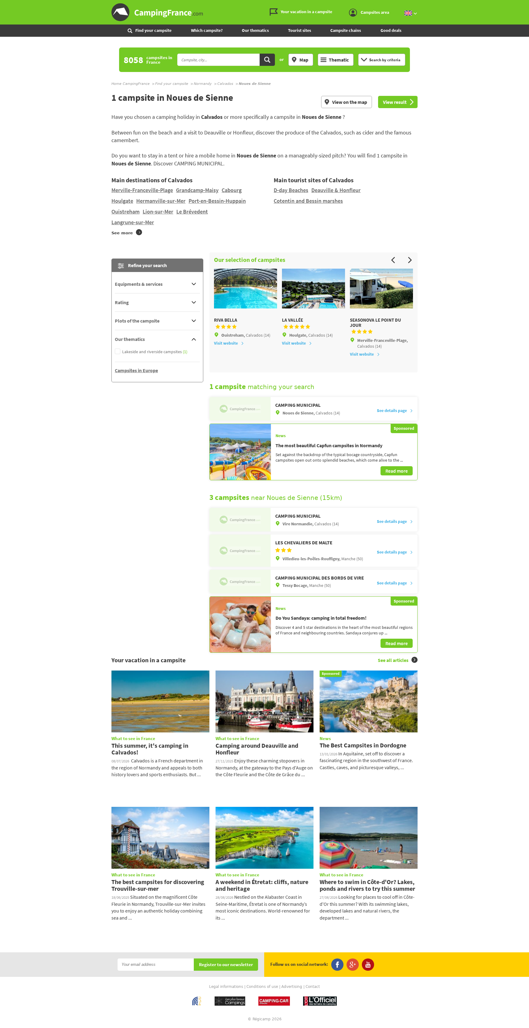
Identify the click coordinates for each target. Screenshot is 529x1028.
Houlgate (122, 200)
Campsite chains (345, 30)
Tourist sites (299, 30)
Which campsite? (207, 30)
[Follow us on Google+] (353, 964)
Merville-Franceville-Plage (142, 190)
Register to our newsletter (226, 965)
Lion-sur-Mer (158, 211)
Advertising (291, 987)
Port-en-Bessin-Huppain (217, 200)
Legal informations (226, 987)
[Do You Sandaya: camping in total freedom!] (240, 624)
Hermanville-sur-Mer (161, 200)
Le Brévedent (192, 211)
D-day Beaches (291, 190)
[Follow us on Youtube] (368, 964)
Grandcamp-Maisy (197, 190)
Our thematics (255, 30)
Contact (313, 987)
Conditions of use (262, 987)
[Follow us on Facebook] (337, 964)
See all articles (393, 660)
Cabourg (232, 190)
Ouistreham (125, 211)
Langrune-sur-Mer (132, 222)
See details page (392, 410)
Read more (396, 471)
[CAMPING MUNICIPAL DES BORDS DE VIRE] (240, 581)
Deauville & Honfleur (336, 190)
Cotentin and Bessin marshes (308, 200)
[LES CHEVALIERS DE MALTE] (240, 550)
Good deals (391, 30)
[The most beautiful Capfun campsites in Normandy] (240, 452)
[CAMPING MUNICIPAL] (240, 409)
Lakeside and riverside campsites (154, 351)
